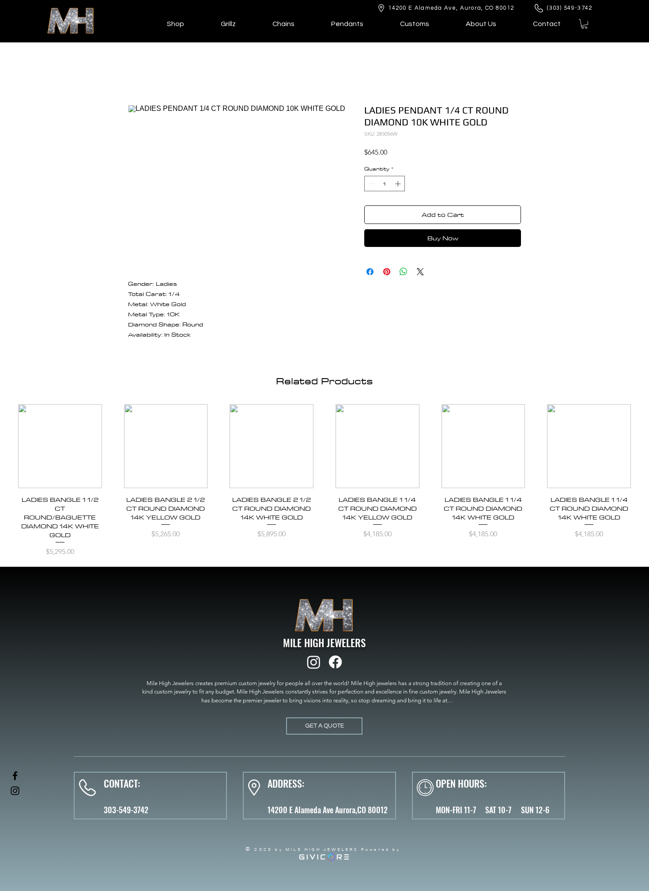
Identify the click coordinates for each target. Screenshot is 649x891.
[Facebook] (335, 662)
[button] (584, 24)
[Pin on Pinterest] (386, 271)
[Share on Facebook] (370, 271)
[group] (324, 482)
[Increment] (398, 183)
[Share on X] (420, 271)
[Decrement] (371, 183)
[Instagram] (313, 662)
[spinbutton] (384, 183)
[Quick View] (60, 446)
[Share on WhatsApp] (403, 271)
